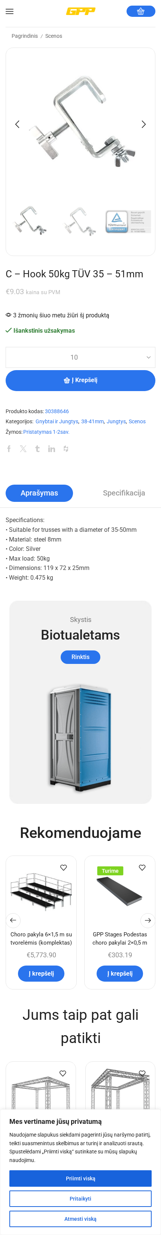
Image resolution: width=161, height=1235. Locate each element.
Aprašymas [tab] (39, 493)
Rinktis (80, 657)
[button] (17, 124)
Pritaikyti (80, 1199)
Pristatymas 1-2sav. (46, 432)
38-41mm (92, 421)
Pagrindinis (25, 36)
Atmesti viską (80, 1219)
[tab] (39, 493)
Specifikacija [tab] (124, 493)
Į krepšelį (84, 380)
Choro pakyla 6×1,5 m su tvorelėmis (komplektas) (41, 938)
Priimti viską (80, 1178)
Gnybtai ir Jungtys (57, 421)
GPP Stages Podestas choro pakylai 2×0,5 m (119, 938)
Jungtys (116, 421)
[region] (80, 1172)
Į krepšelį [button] (41, 973)
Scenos (53, 36)
